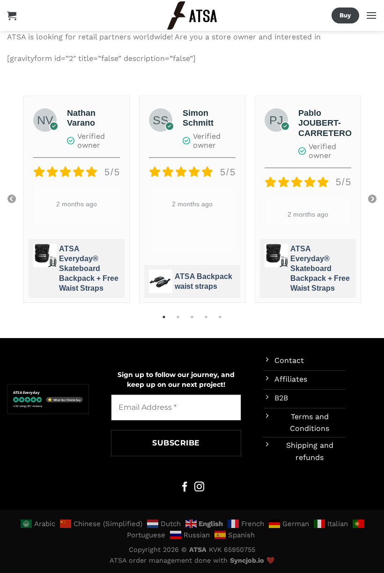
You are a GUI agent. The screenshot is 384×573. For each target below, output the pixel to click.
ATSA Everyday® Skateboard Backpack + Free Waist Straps (88, 268)
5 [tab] (220, 317)
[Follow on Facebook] (185, 487)
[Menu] (371, 15)
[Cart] (11, 15)
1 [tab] (164, 317)
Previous (11, 199)
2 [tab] (178, 317)
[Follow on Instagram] (199, 487)
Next (372, 199)
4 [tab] (206, 317)
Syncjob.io (247, 560)
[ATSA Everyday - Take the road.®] (192, 15)
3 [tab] (192, 317)
